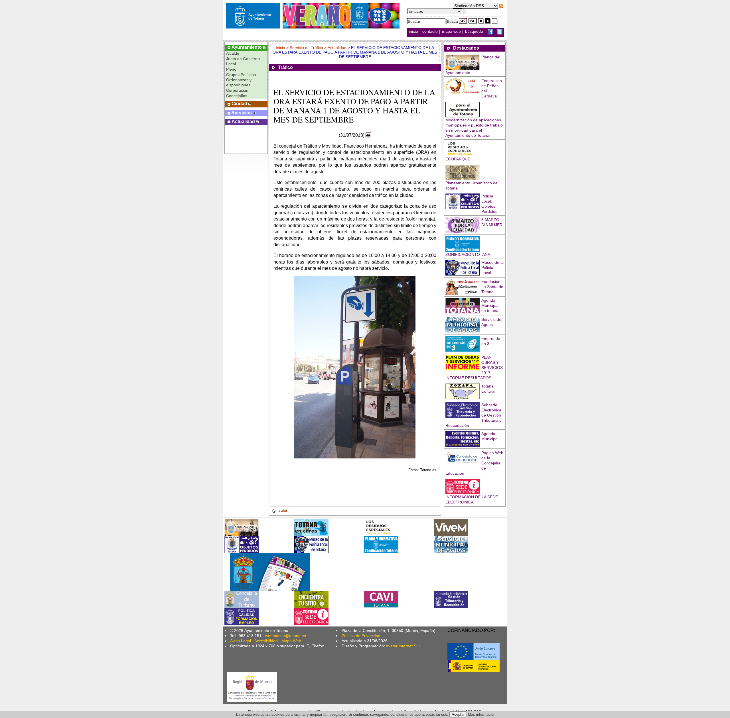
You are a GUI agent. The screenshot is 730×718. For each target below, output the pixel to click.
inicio (414, 31)
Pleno (231, 69)
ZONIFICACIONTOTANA (467, 254)
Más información (481, 714)
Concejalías (236, 95)
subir (282, 510)
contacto (430, 31)
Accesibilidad (266, 641)
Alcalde (232, 53)
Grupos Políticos (241, 74)
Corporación (237, 90)
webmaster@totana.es (285, 635)
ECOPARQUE (457, 159)
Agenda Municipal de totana (489, 305)
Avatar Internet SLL (403, 646)
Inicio (281, 47)
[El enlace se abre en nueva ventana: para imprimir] (368, 135)
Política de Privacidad (361, 635)
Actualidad (337, 47)
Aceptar (458, 714)
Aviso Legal (240, 641)
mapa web (452, 31)
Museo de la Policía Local (492, 267)
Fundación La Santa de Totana (492, 286)
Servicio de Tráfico (306, 47)
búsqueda (474, 31)
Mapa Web (291, 641)
